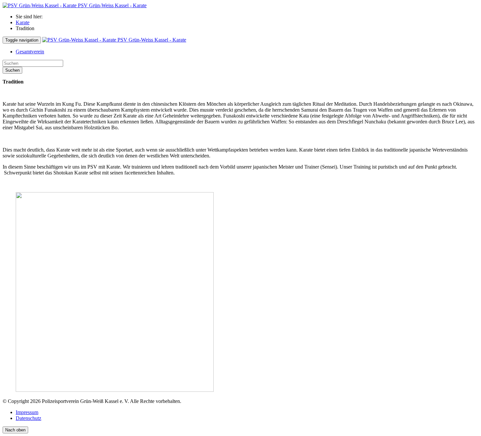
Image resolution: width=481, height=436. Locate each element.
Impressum (27, 412)
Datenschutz (28, 418)
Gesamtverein (30, 51)
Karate (22, 22)
